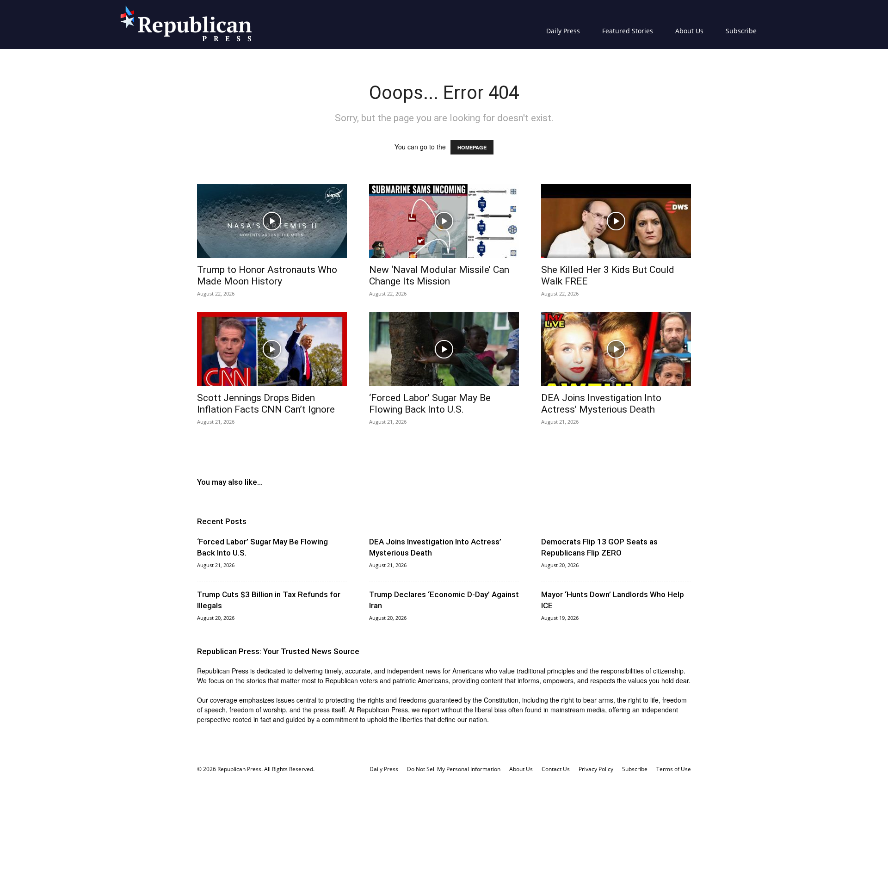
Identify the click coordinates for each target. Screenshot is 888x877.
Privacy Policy (596, 769)
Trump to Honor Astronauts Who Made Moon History (267, 275)
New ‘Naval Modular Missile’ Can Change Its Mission (439, 275)
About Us (689, 30)
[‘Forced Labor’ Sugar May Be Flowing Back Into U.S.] (444, 349)
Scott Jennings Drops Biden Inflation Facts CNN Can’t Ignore (266, 403)
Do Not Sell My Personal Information (453, 769)
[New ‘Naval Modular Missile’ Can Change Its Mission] (444, 221)
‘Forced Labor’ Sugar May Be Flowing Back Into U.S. (430, 403)
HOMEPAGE (472, 147)
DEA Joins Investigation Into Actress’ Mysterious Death (601, 403)
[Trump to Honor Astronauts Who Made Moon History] (272, 221)
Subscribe (741, 30)
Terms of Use (673, 769)
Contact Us (556, 769)
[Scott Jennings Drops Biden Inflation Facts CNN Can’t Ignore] (272, 349)
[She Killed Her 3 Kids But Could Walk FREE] (616, 221)
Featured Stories (627, 30)
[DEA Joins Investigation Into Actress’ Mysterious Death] (616, 349)
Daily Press (563, 30)
